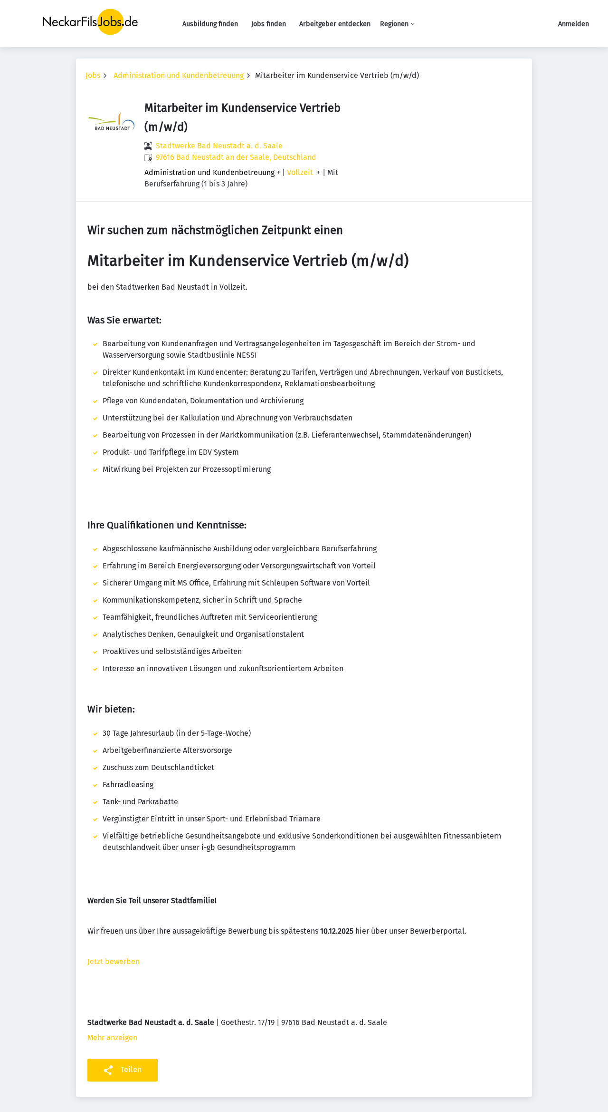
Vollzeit (300, 172)
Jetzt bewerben (113, 961)
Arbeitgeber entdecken (334, 24)
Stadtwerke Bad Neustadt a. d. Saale (219, 145)
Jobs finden (268, 24)
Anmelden (573, 24)
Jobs (93, 75)
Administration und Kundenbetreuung (179, 75)
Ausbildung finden (210, 24)
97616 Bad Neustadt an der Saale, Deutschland (236, 157)
